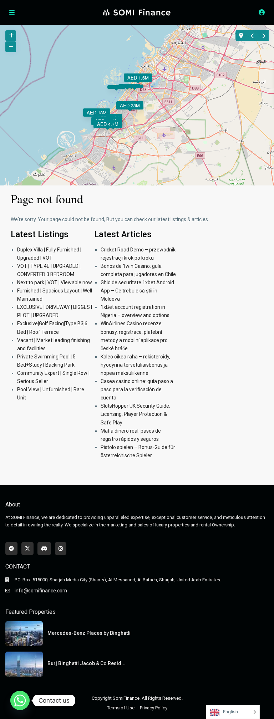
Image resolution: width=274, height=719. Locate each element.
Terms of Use (121, 707)
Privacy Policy (153, 707)
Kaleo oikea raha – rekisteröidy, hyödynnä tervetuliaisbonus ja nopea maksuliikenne (135, 365)
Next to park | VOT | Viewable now (54, 282)
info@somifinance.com (41, 590)
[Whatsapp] (20, 700)
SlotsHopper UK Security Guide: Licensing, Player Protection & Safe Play (135, 414)
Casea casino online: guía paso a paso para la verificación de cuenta (137, 389)
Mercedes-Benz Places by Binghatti (89, 633)
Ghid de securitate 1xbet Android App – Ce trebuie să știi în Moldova (137, 291)
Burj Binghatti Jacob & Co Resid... (86, 663)
